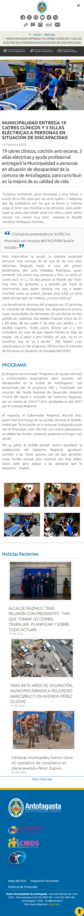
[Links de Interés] (25, 24)
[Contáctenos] (57, 24)
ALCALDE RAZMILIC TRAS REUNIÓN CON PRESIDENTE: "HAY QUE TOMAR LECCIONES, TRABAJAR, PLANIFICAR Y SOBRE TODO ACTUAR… (39, 619)
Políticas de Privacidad (22, 887)
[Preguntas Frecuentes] (32, 24)
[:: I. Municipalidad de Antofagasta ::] (42, 7)
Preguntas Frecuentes (44, 880)
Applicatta (54, 904)
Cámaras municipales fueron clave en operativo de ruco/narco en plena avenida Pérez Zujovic (42, 762)
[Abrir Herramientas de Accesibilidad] (79, 911)
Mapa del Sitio (17, 880)
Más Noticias (42, 779)
